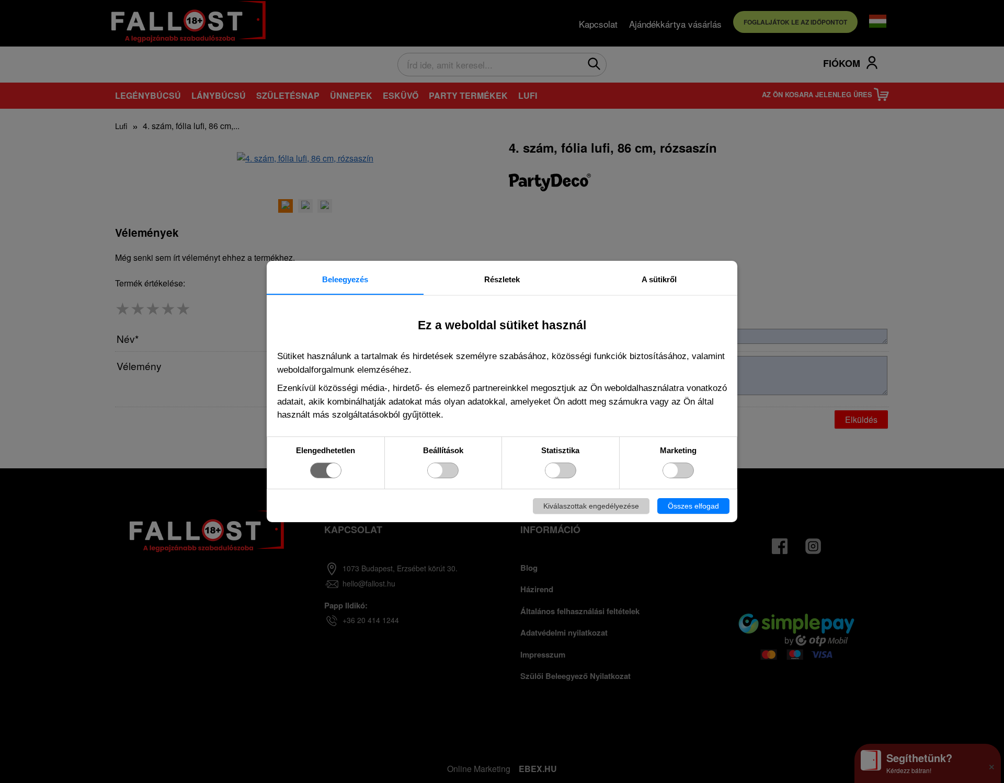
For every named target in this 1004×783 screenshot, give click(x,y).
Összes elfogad (693, 506)
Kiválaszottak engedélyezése (591, 506)
